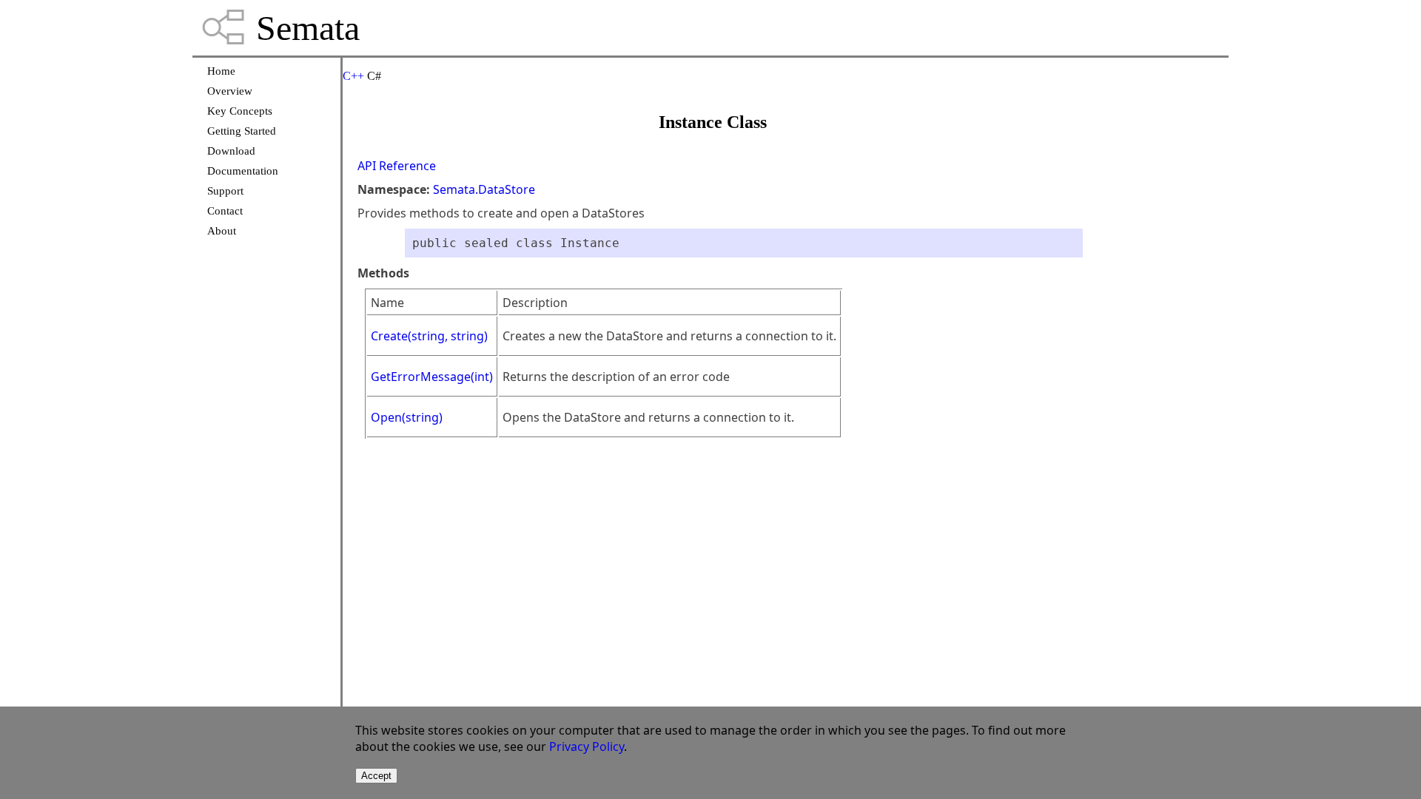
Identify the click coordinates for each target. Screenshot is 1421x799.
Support (225, 191)
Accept (376, 775)
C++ (353, 76)
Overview (229, 91)
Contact (225, 211)
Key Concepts (239, 111)
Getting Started (241, 131)
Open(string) (407, 417)
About (221, 231)
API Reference (396, 166)
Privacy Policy (586, 746)
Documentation (242, 171)
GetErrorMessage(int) (432, 376)
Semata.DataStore (484, 189)
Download (231, 151)
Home (221, 71)
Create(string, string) (429, 336)
